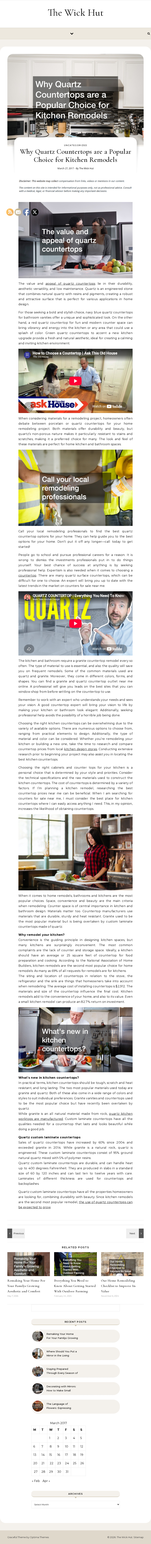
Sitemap (139, 1537)
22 (51, 1463)
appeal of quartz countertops (70, 283)
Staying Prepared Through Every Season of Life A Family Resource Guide (62, 1371)
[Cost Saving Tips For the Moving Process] (135, 1233)
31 (67, 1471)
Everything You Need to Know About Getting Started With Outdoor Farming (75, 1285)
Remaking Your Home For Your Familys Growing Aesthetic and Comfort (62, 1336)
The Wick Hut (75, 12)
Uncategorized (75, 145)
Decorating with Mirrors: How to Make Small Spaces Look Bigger (61, 1388)
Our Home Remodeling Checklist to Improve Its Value (118, 1285)
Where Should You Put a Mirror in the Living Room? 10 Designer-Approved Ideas (61, 1353)
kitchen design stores (80, 749)
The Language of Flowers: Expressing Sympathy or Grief (58, 1406)
